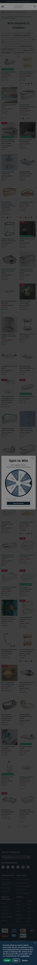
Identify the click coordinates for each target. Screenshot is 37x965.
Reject (16, 960)
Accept (7, 960)
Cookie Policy (25, 956)
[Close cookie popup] (35, 942)
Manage (24, 960)
